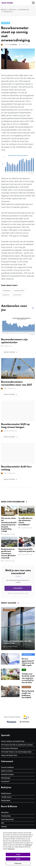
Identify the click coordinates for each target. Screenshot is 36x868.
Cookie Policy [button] (28, 845)
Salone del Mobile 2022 (9, 755)
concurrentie (17, 295)
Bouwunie (13, 44)
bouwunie (6, 295)
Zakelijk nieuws (6, 797)
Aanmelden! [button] (18, 588)
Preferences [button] (11, 849)
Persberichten (6, 816)
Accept (18, 854)
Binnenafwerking (9, 610)
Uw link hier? (5, 781)
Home (5, 9)
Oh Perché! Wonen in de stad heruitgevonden (16, 752)
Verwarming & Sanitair (27, 655)
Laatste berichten (23, 9)
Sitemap (4, 826)
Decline (18, 859)
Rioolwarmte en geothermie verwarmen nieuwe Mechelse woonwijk (8, 553)
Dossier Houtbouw (7, 767)
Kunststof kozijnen (7, 774)
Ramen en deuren (7, 771)
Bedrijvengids (5, 800)
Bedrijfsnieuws (6, 793)
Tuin (23, 670)
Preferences (18, 863)
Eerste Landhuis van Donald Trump (12, 741)
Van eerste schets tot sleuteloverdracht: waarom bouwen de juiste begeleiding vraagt (9, 524)
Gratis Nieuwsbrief (7, 819)
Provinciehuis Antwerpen (9, 748)
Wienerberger (5, 778)
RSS (2, 823)
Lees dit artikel (9, 352)
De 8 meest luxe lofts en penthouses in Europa (17, 745)
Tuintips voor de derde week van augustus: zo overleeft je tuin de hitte (28, 678)
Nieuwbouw (12, 9)
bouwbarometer (19, 290)
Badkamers (26, 687)
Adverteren (5, 812)
